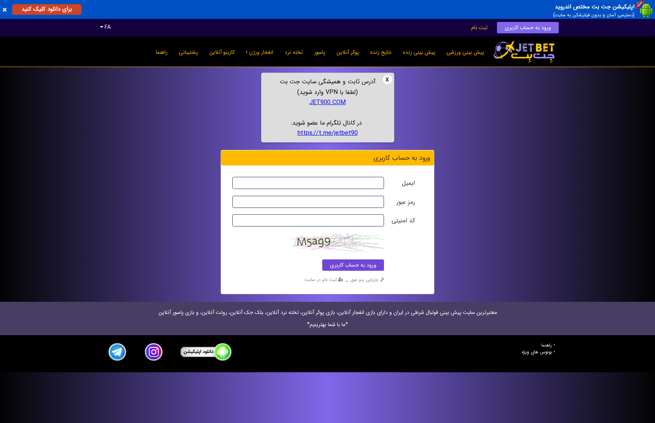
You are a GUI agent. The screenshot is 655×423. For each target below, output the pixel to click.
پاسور (319, 52)
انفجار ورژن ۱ (259, 52)
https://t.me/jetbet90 (328, 133)
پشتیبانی (188, 52)
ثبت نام (479, 27)
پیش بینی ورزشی (465, 52)
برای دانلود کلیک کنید (47, 9)
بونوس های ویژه (537, 352)
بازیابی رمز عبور (364, 279)
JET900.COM (327, 102)
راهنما (162, 52)
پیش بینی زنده (419, 52)
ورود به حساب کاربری (528, 27)
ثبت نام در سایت (320, 279)
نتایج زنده (381, 52)
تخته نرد (294, 52)
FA (107, 27)
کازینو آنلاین (222, 52)
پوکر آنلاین (348, 52)
